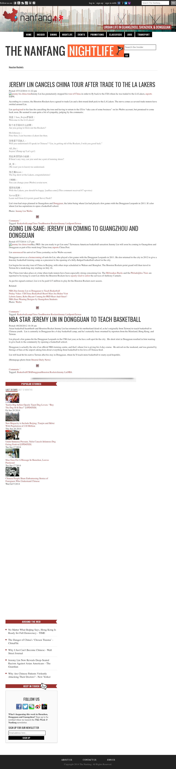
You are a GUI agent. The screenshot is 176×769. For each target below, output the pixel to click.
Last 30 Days (12, 389)
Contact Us (89, 759)
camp (29, 223)
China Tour (37, 223)
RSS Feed (33, 3)
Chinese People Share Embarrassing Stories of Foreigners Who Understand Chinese (27, 480)
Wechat (22, 3)
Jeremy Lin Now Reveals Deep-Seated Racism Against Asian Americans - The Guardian (29, 663)
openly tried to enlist (80, 275)
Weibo (26, 3)
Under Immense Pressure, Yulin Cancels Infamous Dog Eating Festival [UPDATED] (31, 443)
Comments (14, 220)
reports (149, 93)
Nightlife (67, 34)
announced (18, 252)
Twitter (18, 3)
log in (92, 2)
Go (173, 3)
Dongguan (58, 203)
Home (28, 34)
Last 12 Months (25, 389)
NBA (70, 372)
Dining (53, 34)
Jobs (129, 34)
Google (122, 3)
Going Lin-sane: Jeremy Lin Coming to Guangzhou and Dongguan (73, 231)
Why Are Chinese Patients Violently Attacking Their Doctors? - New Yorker (29, 675)
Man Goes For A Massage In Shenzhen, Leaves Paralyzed (27, 461)
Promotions (97, 34)
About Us (66, 759)
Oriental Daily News (40, 359)
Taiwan (78, 223)
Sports (72, 223)
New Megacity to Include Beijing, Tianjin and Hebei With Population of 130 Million (30, 424)
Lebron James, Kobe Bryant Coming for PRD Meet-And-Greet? (38, 296)
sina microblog (38, 706)
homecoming (35, 257)
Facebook (15, 3)
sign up (99, 2)
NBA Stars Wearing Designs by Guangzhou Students (33, 299)
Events (81, 34)
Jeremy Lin (63, 223)
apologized (18, 109)
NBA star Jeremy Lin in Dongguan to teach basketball (75, 319)
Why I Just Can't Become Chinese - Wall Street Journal (30, 651)
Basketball (22, 223)
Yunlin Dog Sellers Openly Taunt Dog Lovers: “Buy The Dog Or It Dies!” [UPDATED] (30, 406)
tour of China (74, 93)
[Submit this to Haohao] (37, 217)
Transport (144, 34)
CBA (29, 372)
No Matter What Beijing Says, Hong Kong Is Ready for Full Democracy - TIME (32, 631)
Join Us (111, 759)
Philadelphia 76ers (139, 272)
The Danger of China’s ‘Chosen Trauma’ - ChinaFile (30, 641)
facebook (19, 706)
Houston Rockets (50, 223)
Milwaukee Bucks (114, 272)
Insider (41, 34)
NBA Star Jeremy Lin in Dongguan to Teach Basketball (34, 290)
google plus (44, 706)
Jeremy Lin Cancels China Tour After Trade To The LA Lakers (82, 84)
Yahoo (129, 3)
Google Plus (30, 3)
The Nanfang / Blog (65, 51)
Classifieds (115, 34)
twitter (25, 706)
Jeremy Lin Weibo (24, 210)
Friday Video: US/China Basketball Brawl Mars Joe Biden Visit (38, 293)
